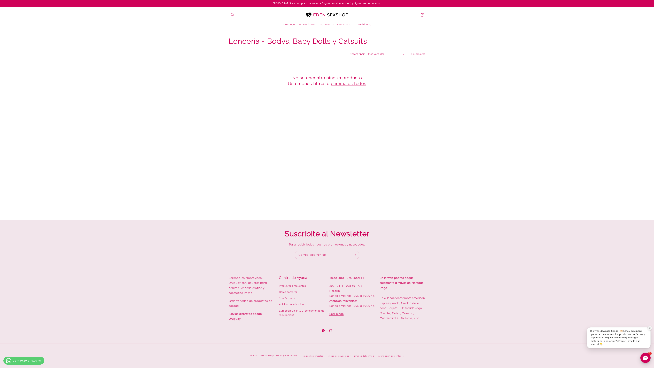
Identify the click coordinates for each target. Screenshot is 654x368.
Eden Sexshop (266, 356)
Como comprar (288, 292)
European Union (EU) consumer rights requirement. (301, 313)
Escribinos (336, 314)
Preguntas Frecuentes (292, 286)
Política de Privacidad (292, 304)
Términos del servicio (363, 356)
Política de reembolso (312, 356)
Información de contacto (391, 356)
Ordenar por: (357, 54)
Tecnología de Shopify (286, 356)
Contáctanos (287, 298)
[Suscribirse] (355, 255)
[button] (233, 15)
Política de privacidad (338, 356)
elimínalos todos (348, 83)
